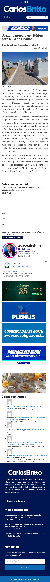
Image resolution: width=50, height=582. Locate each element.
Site (3, 224)
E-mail (4, 219)
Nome (4, 213)
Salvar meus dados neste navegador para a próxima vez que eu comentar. (24, 234)
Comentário (7, 193)
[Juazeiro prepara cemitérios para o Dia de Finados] (39, 48)
